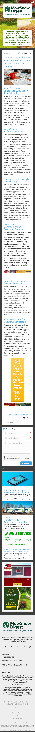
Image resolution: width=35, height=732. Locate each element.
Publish (27, 463)
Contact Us (17, 707)
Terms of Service (17, 713)
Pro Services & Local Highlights (18, 414)
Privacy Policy (17, 718)
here (30, 730)
